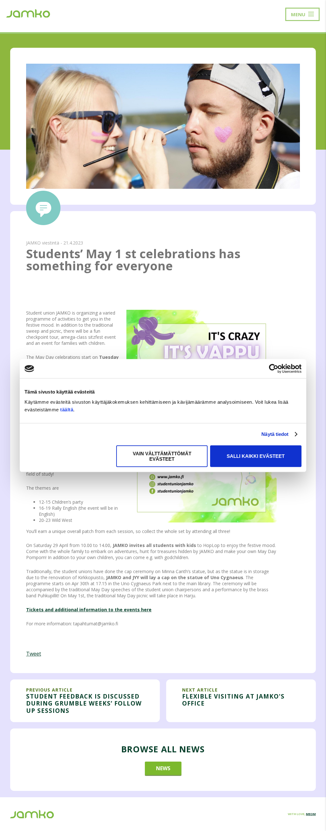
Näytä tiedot (274, 434)
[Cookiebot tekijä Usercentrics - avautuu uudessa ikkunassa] (273, 368)
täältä (66, 409)
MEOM (311, 814)
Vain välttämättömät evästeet (162, 456)
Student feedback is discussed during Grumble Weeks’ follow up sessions (84, 703)
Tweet (33, 653)
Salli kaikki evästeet (256, 456)
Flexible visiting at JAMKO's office (233, 699)
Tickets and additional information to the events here (89, 610)
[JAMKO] (28, 12)
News (163, 768)
